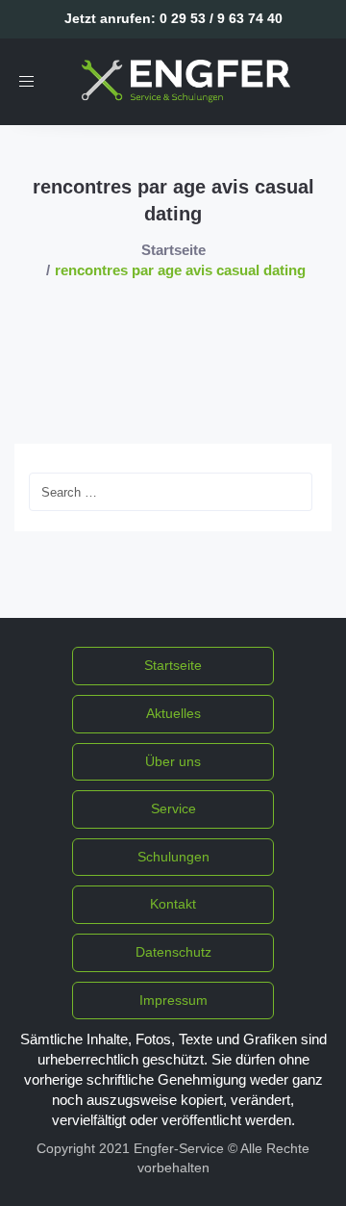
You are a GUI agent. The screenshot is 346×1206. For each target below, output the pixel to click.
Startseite (173, 250)
